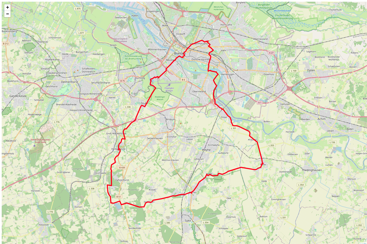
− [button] (7, 14)
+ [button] (7, 7)
